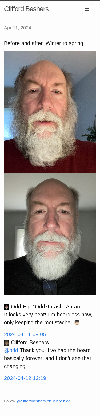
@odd (11, 350)
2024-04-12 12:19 (25, 378)
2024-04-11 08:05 (25, 334)
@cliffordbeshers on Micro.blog (43, 401)
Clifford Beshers (26, 9)
